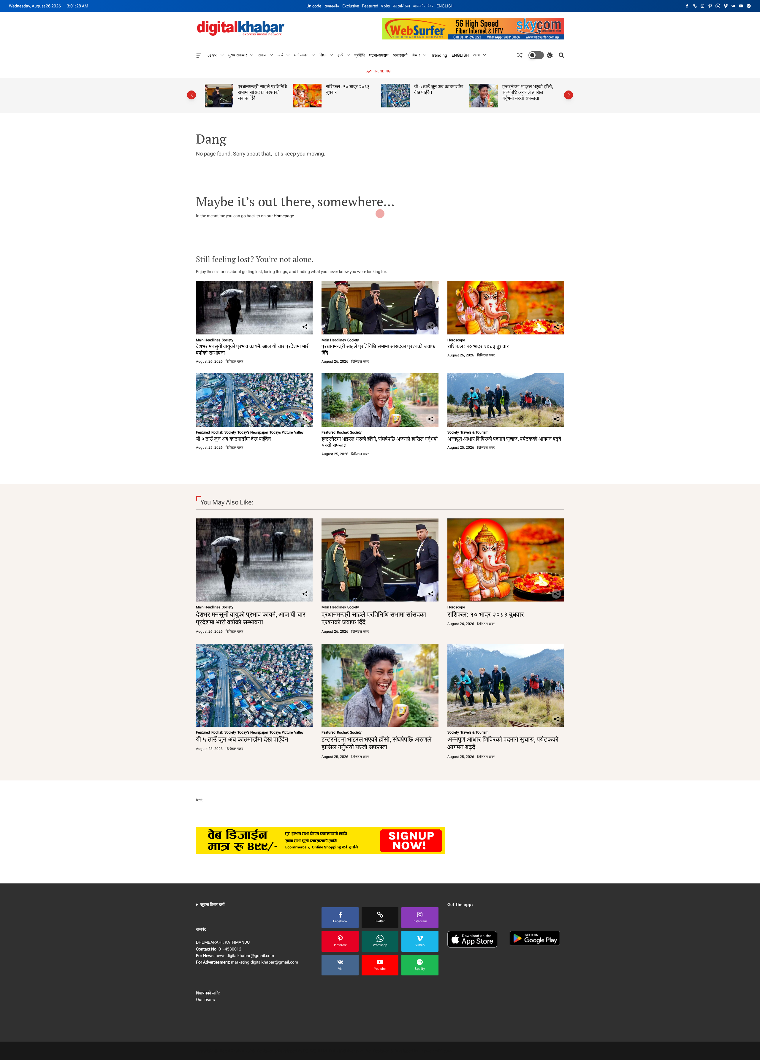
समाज (262, 55)
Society (227, 340)
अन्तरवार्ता (400, 55)
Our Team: (205, 999)
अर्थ (280, 55)
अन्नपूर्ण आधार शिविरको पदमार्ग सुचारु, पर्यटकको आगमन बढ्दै (543, 89)
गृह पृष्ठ (212, 55)
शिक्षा (323, 55)
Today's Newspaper (253, 432)
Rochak (217, 432)
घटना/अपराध (378, 55)
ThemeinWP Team (435, 1050)
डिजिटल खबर (234, 361)
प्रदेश (385, 6)
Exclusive (350, 6)
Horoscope (456, 340)
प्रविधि (359, 55)
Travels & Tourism (474, 432)
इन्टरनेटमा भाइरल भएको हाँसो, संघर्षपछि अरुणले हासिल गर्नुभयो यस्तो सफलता (454, 92)
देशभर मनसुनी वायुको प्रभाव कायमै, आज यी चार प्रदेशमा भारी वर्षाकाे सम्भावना (253, 349)
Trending (439, 55)
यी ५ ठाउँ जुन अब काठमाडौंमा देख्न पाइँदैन (365, 89)
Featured (370, 6)
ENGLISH (445, 6)
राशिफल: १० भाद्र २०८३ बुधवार (274, 89)
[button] (191, 95)
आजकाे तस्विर (423, 6)
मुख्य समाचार (237, 55)
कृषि (340, 55)
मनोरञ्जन (301, 55)
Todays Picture (281, 432)
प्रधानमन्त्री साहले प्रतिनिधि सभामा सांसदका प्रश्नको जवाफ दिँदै (378, 349)
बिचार (416, 55)
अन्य (476, 55)
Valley (298, 432)
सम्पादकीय (331, 6)
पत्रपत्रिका (401, 6)
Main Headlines (208, 340)
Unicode (313, 6)
